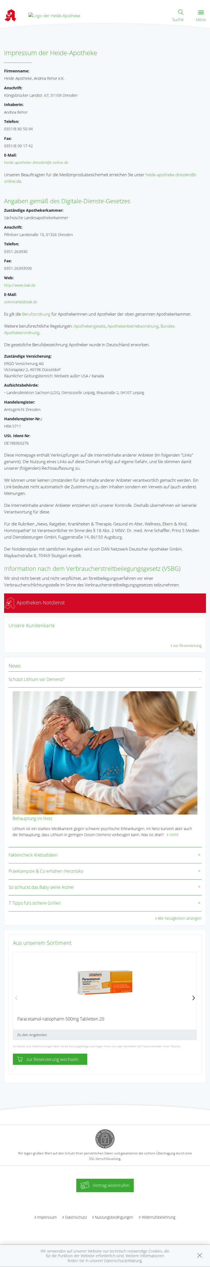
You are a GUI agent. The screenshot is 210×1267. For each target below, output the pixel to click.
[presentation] (16, 998)
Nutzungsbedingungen (114, 1217)
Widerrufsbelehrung (158, 1217)
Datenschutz (76, 1217)
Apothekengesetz (90, 326)
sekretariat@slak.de (20, 301)
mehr (174, 834)
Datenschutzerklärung (123, 1260)
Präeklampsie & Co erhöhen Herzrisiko (45, 871)
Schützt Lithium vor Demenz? (36, 679)
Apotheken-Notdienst (40, 602)
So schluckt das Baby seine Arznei (41, 887)
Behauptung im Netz (32, 818)
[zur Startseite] (54, 15)
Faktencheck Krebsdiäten (32, 855)
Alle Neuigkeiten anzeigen (180, 918)
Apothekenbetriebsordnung (133, 326)
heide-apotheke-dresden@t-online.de (36, 162)
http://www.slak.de (20, 285)
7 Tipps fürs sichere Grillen (34, 903)
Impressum (47, 1217)
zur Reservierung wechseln (52, 1059)
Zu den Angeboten (32, 1034)
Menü (201, 19)
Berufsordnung (36, 314)
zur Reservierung (187, 645)
